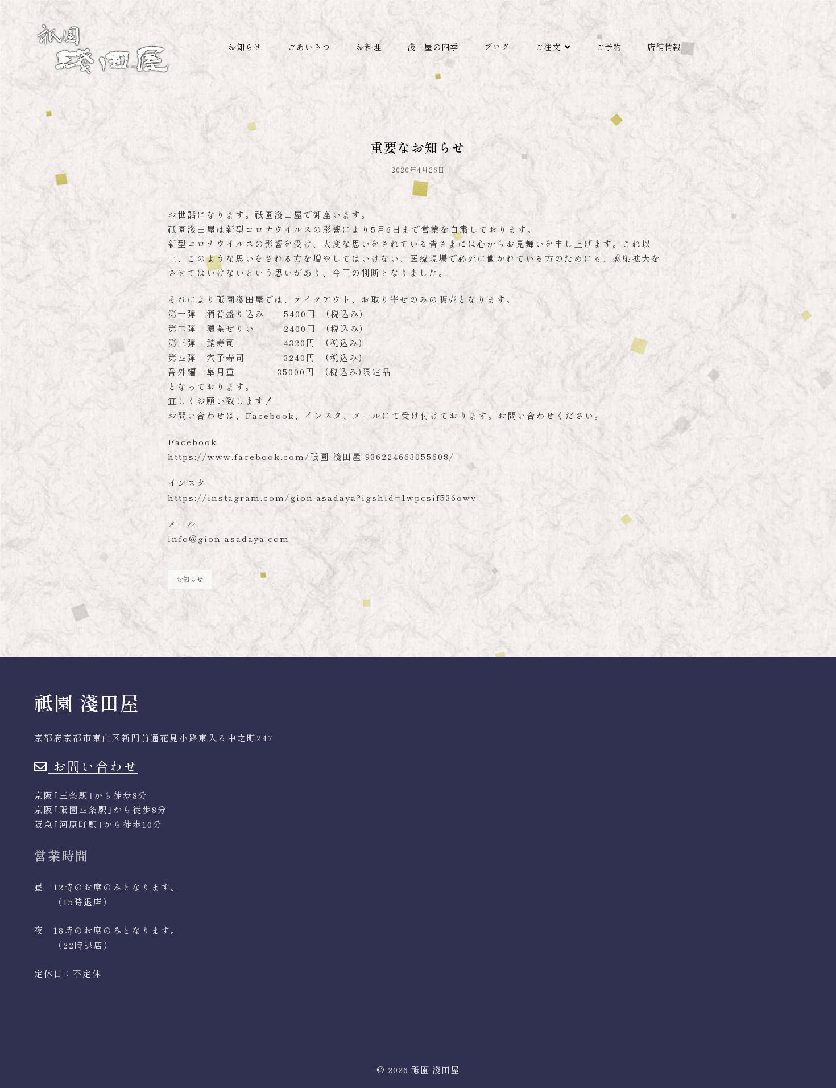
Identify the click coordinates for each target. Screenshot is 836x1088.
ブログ (497, 46)
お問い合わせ (93, 766)
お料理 (369, 46)
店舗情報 (664, 46)
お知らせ (245, 46)
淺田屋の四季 (432, 46)
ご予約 (609, 46)
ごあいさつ (309, 46)
